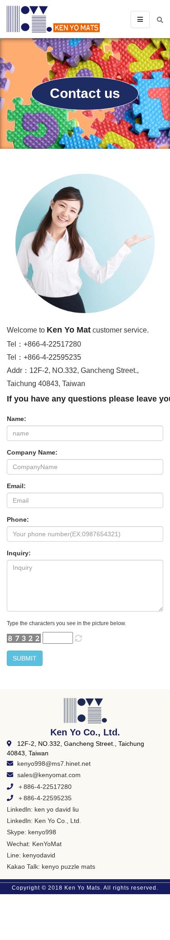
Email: (16, 486)
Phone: (18, 519)
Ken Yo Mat (69, 329)
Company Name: (32, 452)
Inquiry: (19, 553)
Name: (16, 418)
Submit (25, 658)
